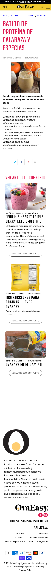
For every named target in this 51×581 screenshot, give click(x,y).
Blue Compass (14, 566)
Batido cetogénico (38, 541)
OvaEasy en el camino (24, 365)
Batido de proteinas (15, 541)
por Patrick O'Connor (12, 58)
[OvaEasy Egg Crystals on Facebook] (40, 515)
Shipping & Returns (33, 566)
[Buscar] (43, 7)
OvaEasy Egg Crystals (22, 563)
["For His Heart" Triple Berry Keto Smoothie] (25, 196)
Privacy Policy (25, 570)
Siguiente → (42, 15)
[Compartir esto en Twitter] (15, 162)
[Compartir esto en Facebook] (21, 162)
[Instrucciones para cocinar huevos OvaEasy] (25, 277)
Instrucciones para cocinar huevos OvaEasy (22, 302)
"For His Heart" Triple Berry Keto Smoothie (24, 219)
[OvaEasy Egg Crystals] (25, 7)
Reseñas (43, 533)
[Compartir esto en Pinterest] (28, 162)
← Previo (30, 15)
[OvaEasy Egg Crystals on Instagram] (45, 515)
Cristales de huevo (38, 537)
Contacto (20, 537)
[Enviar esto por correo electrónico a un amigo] (35, 162)
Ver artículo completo (25, 253)
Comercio (20, 533)
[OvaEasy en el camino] (25, 344)
